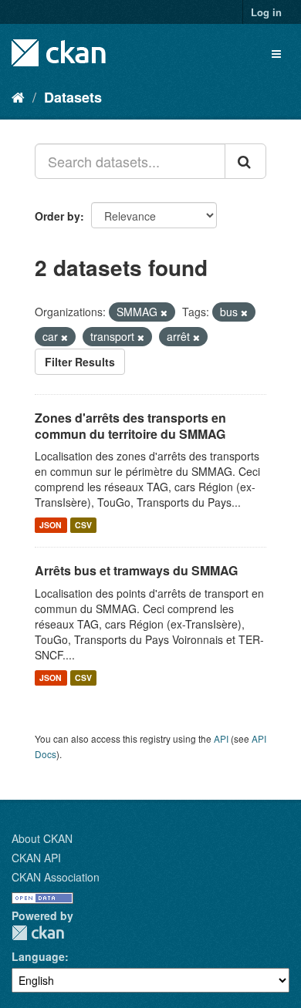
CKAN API (36, 857)
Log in (266, 12)
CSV (83, 525)
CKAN (38, 933)
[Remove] (164, 312)
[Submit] (245, 161)
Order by (57, 216)
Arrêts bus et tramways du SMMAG (136, 570)
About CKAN (42, 838)
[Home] (18, 96)
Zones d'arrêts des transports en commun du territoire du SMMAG (130, 426)
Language (38, 956)
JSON (50, 525)
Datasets (73, 97)
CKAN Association (56, 877)
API (221, 738)
